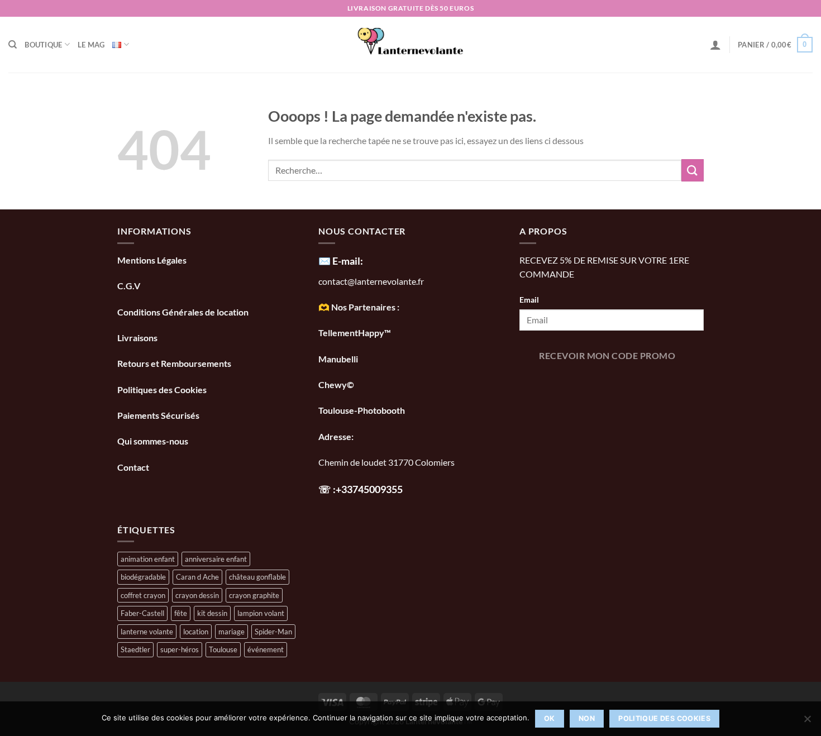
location (195, 631)
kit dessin (212, 613)
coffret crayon (143, 595)
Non (587, 718)
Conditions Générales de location (183, 312)
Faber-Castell (142, 613)
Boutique (43, 44)
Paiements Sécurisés (158, 415)
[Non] (807, 722)
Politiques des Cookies (162, 389)
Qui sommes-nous (153, 441)
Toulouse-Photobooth (361, 410)
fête (180, 613)
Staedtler (135, 649)
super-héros (179, 649)
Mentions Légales (152, 260)
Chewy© (336, 384)
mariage (231, 631)
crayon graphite (254, 595)
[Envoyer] (692, 170)
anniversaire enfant (216, 559)
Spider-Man (273, 631)
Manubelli (338, 358)
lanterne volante (147, 631)
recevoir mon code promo (607, 356)
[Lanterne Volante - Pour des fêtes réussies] (410, 44)
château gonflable (257, 576)
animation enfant (148, 559)
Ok (549, 718)
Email (529, 299)
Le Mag (91, 44)
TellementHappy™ (354, 332)
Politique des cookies (664, 718)
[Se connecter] (715, 44)
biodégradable (143, 576)
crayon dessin (197, 595)
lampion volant (260, 613)
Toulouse (223, 649)
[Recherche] (12, 44)
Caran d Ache (197, 576)
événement (265, 649)
